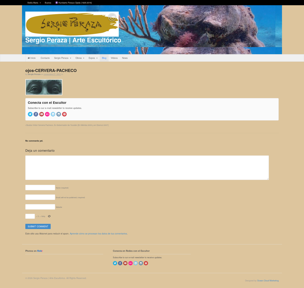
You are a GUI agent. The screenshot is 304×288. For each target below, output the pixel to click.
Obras (79, 57)
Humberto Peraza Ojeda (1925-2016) (75, 2)
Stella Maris (32, 2)
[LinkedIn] (53, 114)
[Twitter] (30, 114)
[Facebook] (36, 114)
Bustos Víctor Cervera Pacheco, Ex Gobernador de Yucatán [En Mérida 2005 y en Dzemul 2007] (67, 125)
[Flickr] (47, 114)
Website (59, 207)
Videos (114, 57)
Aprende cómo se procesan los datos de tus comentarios (98, 233)
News (125, 57)
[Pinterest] (64, 114)
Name (62, 187)
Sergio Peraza (61, 57)
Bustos (48, 2)
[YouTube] (41, 114)
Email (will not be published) (70, 197)
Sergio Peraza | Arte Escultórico (73, 39)
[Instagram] (58, 114)
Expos (92, 57)
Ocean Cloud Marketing (268, 280)
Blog (104, 57)
